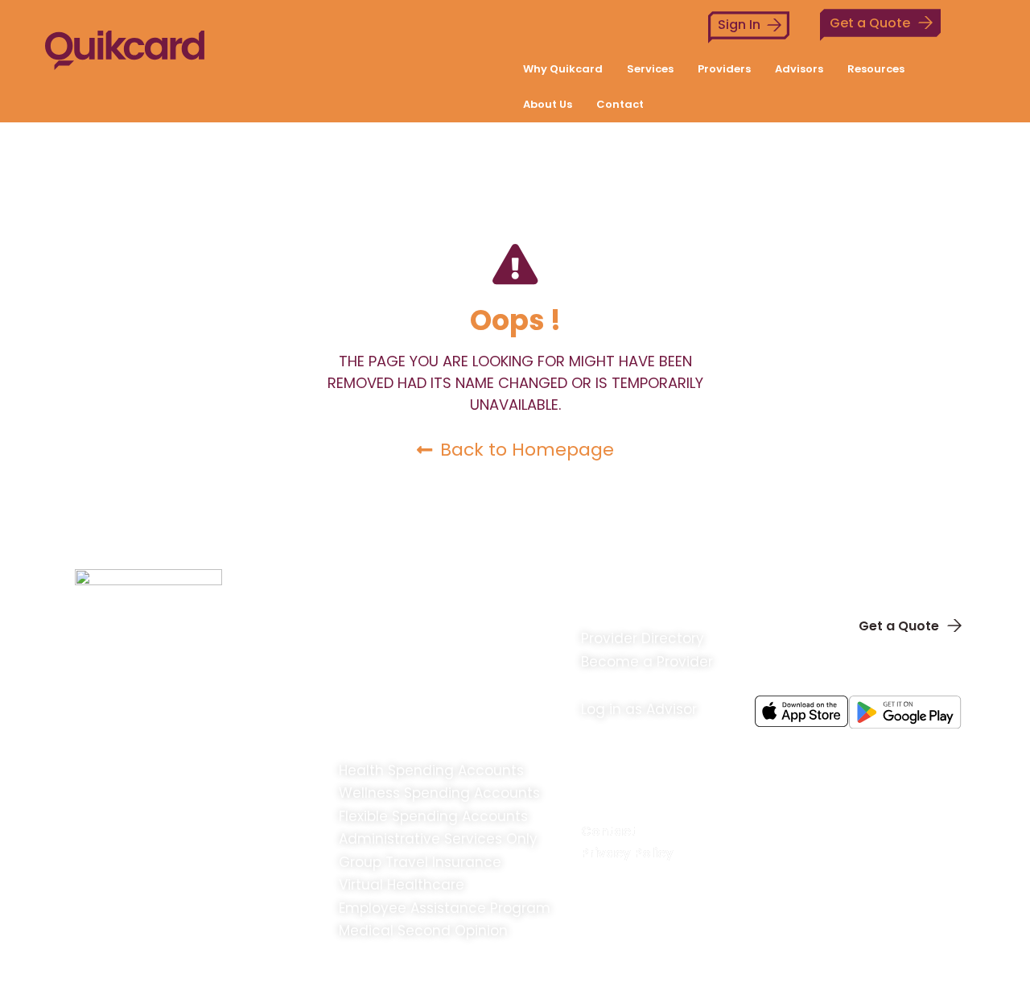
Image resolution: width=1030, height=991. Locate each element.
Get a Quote (870, 23)
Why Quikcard (563, 68)
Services (650, 68)
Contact (620, 104)
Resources (875, 68)
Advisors (799, 68)
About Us (547, 104)
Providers (724, 68)
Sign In (739, 24)
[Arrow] (928, 751)
